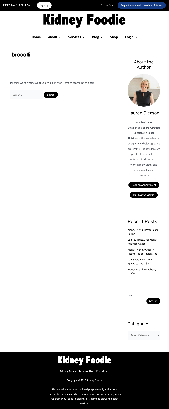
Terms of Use (86, 371)
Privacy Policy (68, 371)
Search (131, 295)
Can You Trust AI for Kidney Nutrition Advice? (142, 242)
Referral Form (107, 5)
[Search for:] (27, 95)
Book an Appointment (144, 185)
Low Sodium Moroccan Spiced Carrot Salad (140, 261)
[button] (44, 5)
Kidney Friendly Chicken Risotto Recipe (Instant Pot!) (143, 252)
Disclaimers (103, 371)
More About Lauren (143, 195)
